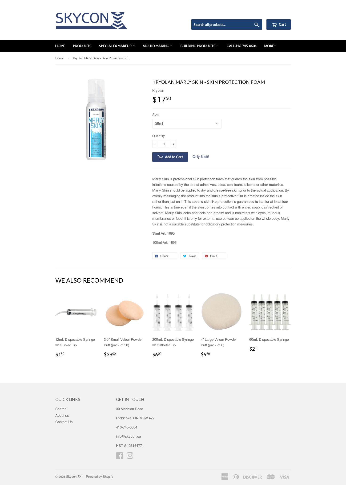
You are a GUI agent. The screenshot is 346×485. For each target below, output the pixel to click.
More (269, 46)
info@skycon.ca (128, 436)
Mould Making (156, 46)
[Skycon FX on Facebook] (119, 456)
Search (60, 408)
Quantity (158, 135)
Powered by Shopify (99, 476)
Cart (282, 24)
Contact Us (64, 421)
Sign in (252, 13)
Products (82, 46)
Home (60, 46)
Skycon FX (73, 476)
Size (155, 114)
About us (62, 415)
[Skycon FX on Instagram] (129, 456)
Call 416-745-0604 (242, 46)
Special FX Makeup (115, 46)
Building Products (198, 46)
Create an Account (277, 13)
